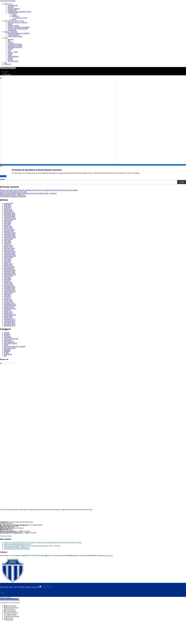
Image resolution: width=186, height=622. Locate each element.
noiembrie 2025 (9, 216)
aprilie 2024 (8, 245)
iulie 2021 (7, 295)
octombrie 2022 (9, 273)
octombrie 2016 (9, 324)
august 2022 (8, 276)
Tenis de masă (13, 61)
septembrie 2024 (10, 237)
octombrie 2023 (9, 254)
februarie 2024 (9, 248)
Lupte (10, 55)
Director (11, 7)
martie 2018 (8, 318)
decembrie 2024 (9, 233)
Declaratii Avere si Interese (17, 22)
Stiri (5, 356)
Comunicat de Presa (11, 339)
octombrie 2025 (9, 217)
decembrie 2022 (9, 270)
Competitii (7, 337)
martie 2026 (8, 211)
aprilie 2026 (8, 209)
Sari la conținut (5, 598)
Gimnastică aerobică (15, 46)
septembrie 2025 (10, 219)
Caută (2, 179)
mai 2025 (7, 225)
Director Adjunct (14, 8)
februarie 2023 (9, 267)
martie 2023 (8, 265)
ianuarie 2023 (9, 268)
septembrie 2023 (10, 256)
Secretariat (8, 354)
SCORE (14, 15)
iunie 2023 (7, 261)
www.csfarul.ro (108, 555)
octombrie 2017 (9, 322)
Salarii (10, 24)
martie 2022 (8, 284)
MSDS (14, 19)
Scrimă (10, 59)
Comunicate (12, 30)
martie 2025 (8, 228)
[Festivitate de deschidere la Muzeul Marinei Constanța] (58, 163)
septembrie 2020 (10, 305)
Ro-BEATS (15, 16)
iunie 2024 (7, 242)
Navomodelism (13, 56)
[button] (9, 599)
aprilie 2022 (8, 282)
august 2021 (8, 293)
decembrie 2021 (9, 287)
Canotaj (10, 42)
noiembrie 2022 (9, 271)
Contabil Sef (12, 10)
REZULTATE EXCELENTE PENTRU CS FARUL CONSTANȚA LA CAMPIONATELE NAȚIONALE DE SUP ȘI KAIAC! (39, 190)
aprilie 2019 (8, 312)
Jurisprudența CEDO (15, 36)
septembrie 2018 (10, 315)
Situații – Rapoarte (10, 32)
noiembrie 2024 (9, 234)
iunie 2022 (7, 279)
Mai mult (3, 176)
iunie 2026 (7, 206)
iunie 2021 (7, 296)
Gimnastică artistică (15, 47)
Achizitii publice (13, 25)
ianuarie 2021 (9, 302)
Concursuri (8, 340)
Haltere (10, 49)
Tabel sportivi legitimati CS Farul (19, 12)
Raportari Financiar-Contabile (18, 33)
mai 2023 (7, 262)
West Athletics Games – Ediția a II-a (12, 195)
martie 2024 (8, 247)
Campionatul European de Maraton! (13, 196)
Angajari (7, 334)
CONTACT (7, 64)
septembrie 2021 (10, 291)
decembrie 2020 (9, 304)
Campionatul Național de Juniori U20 (13, 192)
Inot (9, 50)
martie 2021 (8, 301)
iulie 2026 (7, 205)
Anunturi (7, 336)
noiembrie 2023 (9, 253)
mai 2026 (7, 208)
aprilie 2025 (8, 226)
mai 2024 (7, 243)
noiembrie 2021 (9, 288)
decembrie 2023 (9, 251)
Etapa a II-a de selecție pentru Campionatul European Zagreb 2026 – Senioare (28, 193)
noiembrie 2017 (9, 321)
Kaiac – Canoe (13, 52)
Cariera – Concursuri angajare (19, 27)
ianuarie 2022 (9, 285)
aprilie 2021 (8, 299)
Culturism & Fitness (15, 44)
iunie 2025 (7, 223)
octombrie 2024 (9, 236)
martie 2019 (8, 313)
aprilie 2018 (8, 316)
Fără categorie (9, 342)
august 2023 (8, 257)
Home (6, 71)
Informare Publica (10, 343)
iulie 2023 (7, 259)
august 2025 (8, 220)
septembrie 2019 (10, 308)
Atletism (11, 39)
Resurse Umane (9, 348)
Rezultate (7, 349)
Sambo (10, 58)
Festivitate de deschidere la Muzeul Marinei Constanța (37, 170)
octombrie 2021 (9, 290)
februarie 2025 (9, 230)
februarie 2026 (9, 213)
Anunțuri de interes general (18, 29)
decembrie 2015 (9, 325)
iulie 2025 (7, 222)
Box (9, 41)
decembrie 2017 (9, 319)
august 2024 (8, 239)
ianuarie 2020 (9, 307)
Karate (10, 53)
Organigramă (13, 5)
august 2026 (8, 203)
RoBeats (7, 351)
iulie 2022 (7, 278)
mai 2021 (7, 298)
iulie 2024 (7, 240)
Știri (5, 63)
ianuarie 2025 (9, 231)
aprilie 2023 (8, 264)
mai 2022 (7, 281)
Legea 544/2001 (13, 35)
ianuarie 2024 (9, 250)
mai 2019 (7, 310)
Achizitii (6, 332)
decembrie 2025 (9, 214)
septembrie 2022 (10, 274)
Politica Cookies (5, 536)
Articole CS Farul (21, 18)
